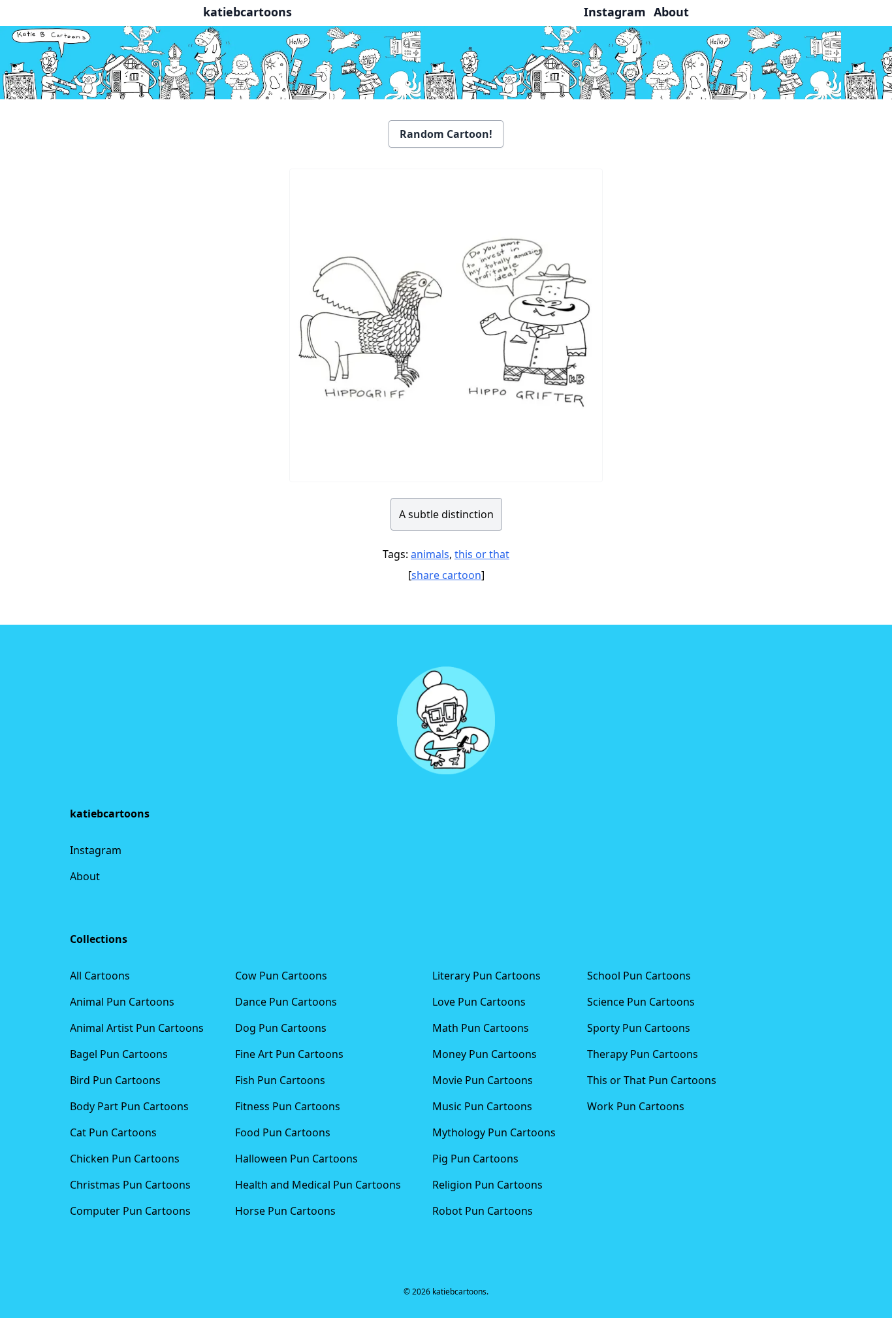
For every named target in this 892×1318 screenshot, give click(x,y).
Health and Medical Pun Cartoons (318, 1185)
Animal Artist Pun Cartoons (137, 1028)
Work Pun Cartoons (635, 1106)
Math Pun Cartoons (480, 1028)
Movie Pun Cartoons (482, 1080)
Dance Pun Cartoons (286, 1002)
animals (430, 554)
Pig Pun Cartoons (475, 1158)
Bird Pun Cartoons (115, 1080)
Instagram (95, 850)
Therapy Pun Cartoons (642, 1054)
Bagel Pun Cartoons (119, 1054)
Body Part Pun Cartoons (129, 1106)
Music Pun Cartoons (482, 1106)
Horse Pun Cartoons (285, 1211)
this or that (481, 554)
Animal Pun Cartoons (122, 1002)
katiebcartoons (247, 12)
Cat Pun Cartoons (113, 1132)
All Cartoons (100, 975)
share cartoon (446, 575)
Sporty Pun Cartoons (638, 1028)
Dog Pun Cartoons (281, 1028)
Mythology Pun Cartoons (494, 1132)
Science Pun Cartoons (641, 1002)
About (85, 876)
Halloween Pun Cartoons (296, 1158)
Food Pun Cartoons (282, 1132)
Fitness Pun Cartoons (287, 1106)
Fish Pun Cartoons (280, 1080)
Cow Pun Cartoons (281, 975)
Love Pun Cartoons (479, 1002)
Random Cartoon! (446, 134)
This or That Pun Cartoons (651, 1080)
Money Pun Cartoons (484, 1054)
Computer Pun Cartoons (130, 1211)
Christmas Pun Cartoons (130, 1185)
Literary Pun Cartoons (486, 975)
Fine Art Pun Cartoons (289, 1054)
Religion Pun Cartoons (487, 1185)
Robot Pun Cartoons (482, 1211)
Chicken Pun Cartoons (125, 1158)
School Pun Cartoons (639, 975)
